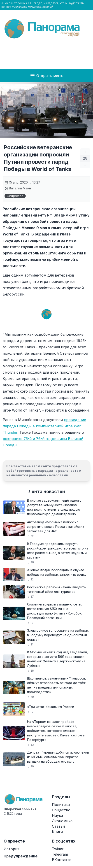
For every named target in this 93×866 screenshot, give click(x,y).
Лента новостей (46, 491)
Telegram (60, 854)
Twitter (58, 849)
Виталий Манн (19, 188)
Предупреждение (20, 856)
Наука (57, 815)
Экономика (62, 821)
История (11, 849)
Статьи (58, 826)
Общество (15, 196)
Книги (57, 831)
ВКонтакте (61, 859)
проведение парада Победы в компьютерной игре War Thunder (44, 426)
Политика (61, 804)
